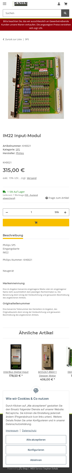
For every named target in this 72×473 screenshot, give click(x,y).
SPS (18, 149)
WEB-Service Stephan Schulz (44, 468)
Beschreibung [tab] (13, 235)
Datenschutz (29, 430)
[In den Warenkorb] (5, 50)
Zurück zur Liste (13, 39)
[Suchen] (65, 13)
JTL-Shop (23, 468)
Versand (32, 178)
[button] (59, 3)
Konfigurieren (36, 449)
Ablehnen (36, 459)
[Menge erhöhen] (65, 212)
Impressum (12, 430)
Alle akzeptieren (36, 439)
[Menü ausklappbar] (4, 2)
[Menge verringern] (7, 212)
